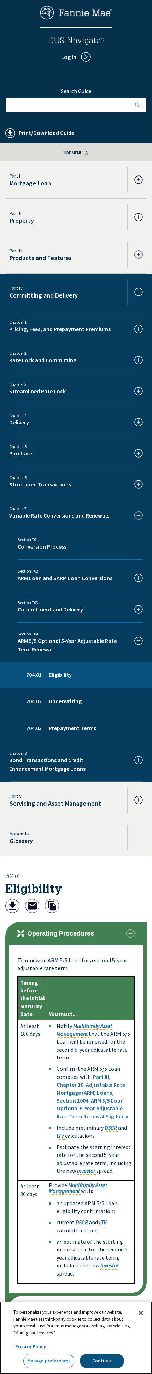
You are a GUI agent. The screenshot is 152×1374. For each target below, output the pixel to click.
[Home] (76, 17)
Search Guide (76, 91)
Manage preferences (48, 1361)
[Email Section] (32, 907)
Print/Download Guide (46, 132)
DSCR (111, 1127)
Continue (102, 1361)
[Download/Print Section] (12, 907)
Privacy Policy (30, 1347)
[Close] (140, 1313)
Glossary (21, 841)
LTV (60, 1135)
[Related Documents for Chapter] (52, 907)
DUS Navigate (76, 41)
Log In (68, 56)
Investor (86, 1170)
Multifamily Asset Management (78, 1188)
